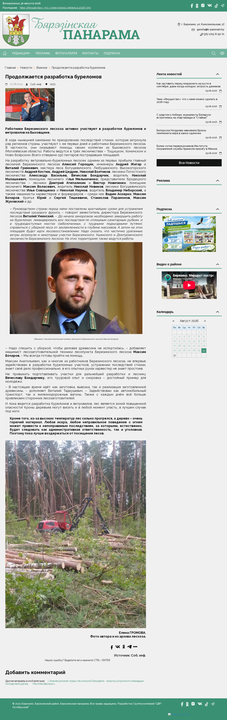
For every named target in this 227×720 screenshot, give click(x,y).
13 (189, 341)
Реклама (43, 53)
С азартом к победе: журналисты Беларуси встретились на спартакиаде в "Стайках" (184, 116)
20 (189, 345)
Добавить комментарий (35, 672)
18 (179, 345)
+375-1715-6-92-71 (213, 34)
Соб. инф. (36, 84)
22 (199, 345)
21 (194, 345)
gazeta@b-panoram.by (210, 29)
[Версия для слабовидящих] (220, 53)
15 (199, 341)
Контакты (90, 53)
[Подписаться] (189, 233)
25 (179, 350)
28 (194, 350)
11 (179, 341)
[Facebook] (192, 6)
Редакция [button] (20, 53)
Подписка (112, 53)
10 (174, 341)
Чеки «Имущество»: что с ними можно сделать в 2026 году (55, 7)
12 (184, 341)
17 (174, 345)
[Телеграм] (222, 5)
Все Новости (189, 163)
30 (203, 350)
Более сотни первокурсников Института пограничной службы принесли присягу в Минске (187, 147)
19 (184, 345)
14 (194, 341)
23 (203, 345)
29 (199, 350)
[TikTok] (216, 6)
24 (174, 350)
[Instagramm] (203, 5)
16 (204, 341)
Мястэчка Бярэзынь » (44, 683)
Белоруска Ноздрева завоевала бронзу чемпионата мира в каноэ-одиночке (181, 132)
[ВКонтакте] (209, 5)
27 (189, 350)
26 (184, 350)
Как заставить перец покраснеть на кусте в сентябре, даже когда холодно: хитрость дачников (188, 85)
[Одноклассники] (197, 6)
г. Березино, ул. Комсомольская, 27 (202, 24)
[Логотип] (71, 30)
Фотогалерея (66, 53)
